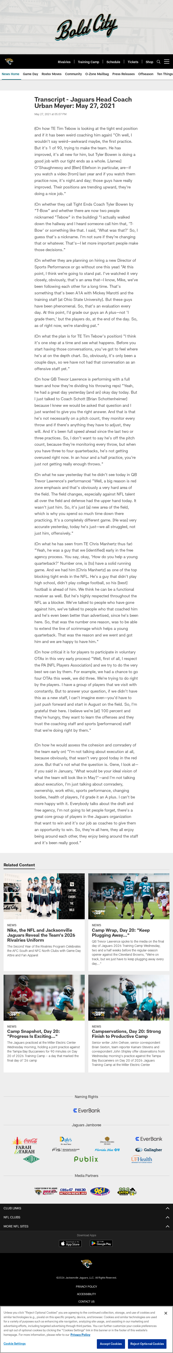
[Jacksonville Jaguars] (86, 1264)
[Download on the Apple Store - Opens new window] (70, 1244)
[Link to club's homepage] (9, 59)
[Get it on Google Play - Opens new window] (101, 1245)
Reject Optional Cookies (147, 1344)
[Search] (158, 62)
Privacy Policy (86, 1286)
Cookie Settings (15, 1343)
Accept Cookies (111, 1344)
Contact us (86, 1301)
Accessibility (86, 1294)
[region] (86, 1329)
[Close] (166, 1313)
